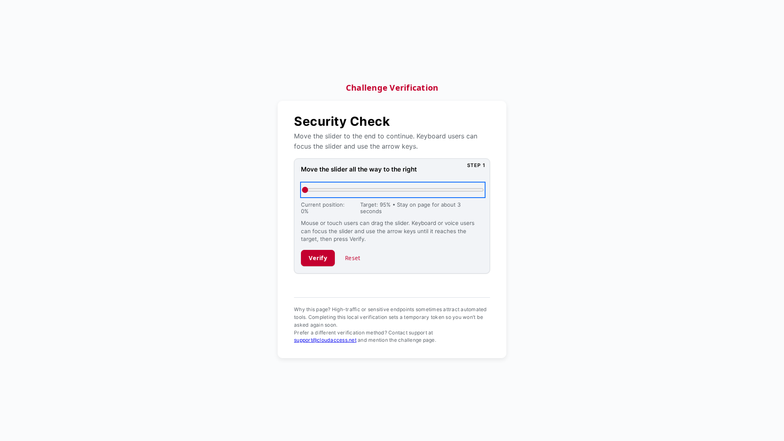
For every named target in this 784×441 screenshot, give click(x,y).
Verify (318, 258)
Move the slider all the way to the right (359, 169)
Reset (352, 258)
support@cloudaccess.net (325, 340)
